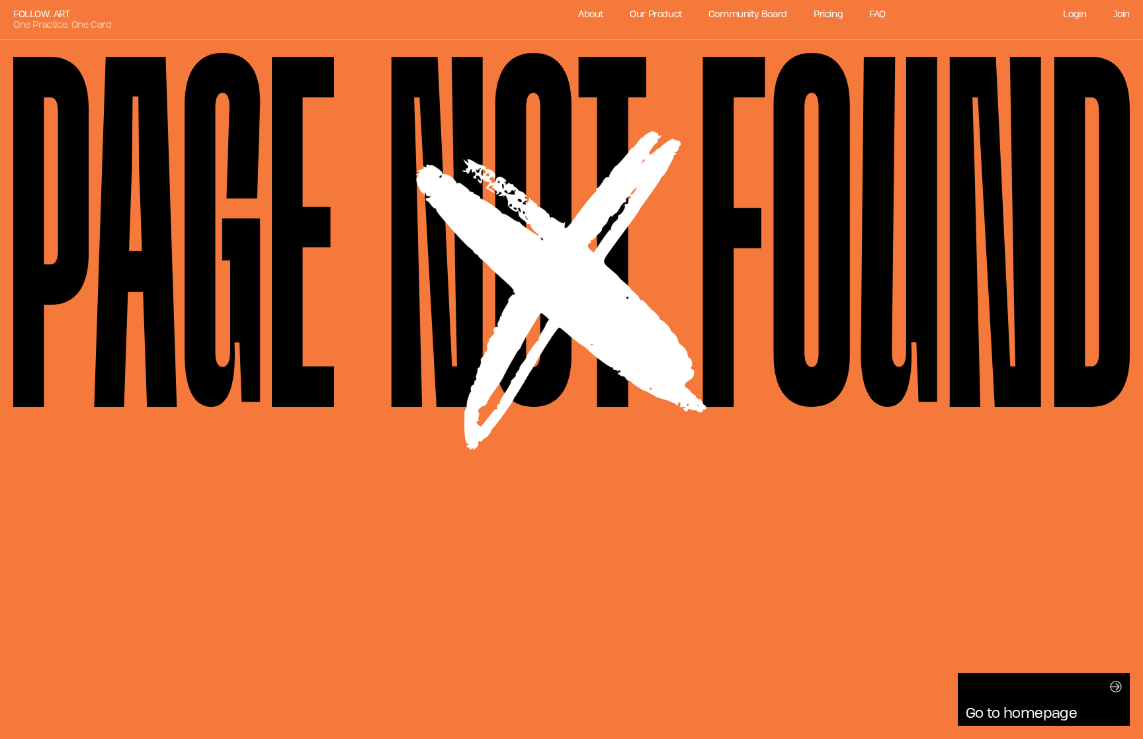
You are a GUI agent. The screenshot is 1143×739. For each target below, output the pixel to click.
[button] (1044, 699)
